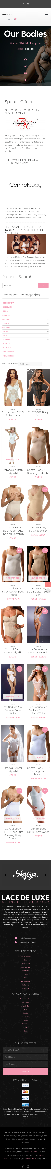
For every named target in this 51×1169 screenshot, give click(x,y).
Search (43, 285)
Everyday (6, 323)
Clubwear (6, 315)
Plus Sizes (6, 344)
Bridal (24, 43)
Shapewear (6, 348)
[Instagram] (28, 4)
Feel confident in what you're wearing (22, 161)
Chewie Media (31, 1158)
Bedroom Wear (8, 303)
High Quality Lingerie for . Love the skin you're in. (24, 230)
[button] (46, 14)
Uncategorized (8, 356)
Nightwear (6, 340)
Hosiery (5, 331)
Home (14, 43)
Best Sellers (7, 307)
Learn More (13, 393)
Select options (13, 401)
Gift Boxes (6, 327)
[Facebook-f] (23, 4)
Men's (4, 335)
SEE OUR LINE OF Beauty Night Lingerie (22, 111)
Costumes (6, 319)
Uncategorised (8, 352)
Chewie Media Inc (33, 1152)
